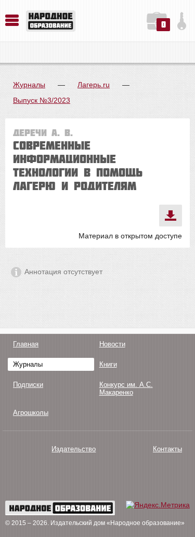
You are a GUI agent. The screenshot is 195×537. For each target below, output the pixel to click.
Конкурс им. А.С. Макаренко (126, 388)
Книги (108, 364)
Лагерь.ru (93, 84)
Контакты (167, 449)
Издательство (73, 449)
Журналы (29, 84)
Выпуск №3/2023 (41, 100)
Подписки (28, 384)
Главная (25, 344)
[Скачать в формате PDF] (170, 215)
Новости (112, 344)
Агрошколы (30, 413)
